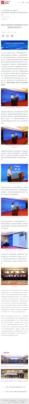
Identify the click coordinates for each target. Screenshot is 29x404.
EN (20, 2)
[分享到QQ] (8, 35)
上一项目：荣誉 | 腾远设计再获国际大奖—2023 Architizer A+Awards (15, 387)
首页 (11, 10)
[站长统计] (22, 402)
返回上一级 (5, 19)
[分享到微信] (3, 35)
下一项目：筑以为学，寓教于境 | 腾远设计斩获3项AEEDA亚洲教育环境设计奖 (16, 392)
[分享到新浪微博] (12, 35)
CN (18, 2)
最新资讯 (15, 10)
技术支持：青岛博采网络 (13, 402)
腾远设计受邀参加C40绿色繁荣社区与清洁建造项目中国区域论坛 (14, 13)
